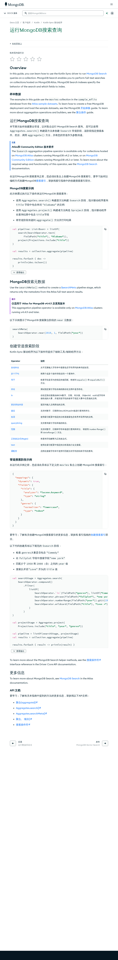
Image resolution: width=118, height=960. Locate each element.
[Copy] (105, 229)
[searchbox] (63, 13)
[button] (18, 272)
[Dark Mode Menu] (112, 13)
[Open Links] (111, 4)
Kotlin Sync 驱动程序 (52, 22)
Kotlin (37, 22)
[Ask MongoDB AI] (107, 13)
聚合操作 (81, 112)
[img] (12, 59)
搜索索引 (41, 180)
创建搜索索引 (98, 534)
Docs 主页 (14, 22)
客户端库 (27, 22)
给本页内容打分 (17, 53)
